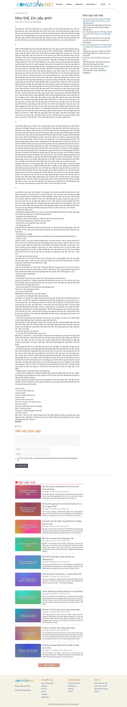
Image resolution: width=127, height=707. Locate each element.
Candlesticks (72, 686)
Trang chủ (59, 4)
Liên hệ (96, 691)
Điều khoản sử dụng (100, 689)
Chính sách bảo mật (100, 683)
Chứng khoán (90, 4)
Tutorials (69, 4)
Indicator (71, 689)
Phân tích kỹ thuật (74, 683)
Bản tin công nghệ (47, 683)
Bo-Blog (44, 686)
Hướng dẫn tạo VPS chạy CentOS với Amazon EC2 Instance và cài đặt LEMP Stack (97, 21)
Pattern (70, 691)
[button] (109, 4)
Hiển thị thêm (49, 665)
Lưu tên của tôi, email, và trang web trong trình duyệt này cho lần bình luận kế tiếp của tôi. (47, 459)
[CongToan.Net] (35, 4)
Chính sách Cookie (100, 686)
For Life (25, 13)
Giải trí (103, 4)
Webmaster (79, 4)
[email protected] (25, 690)
